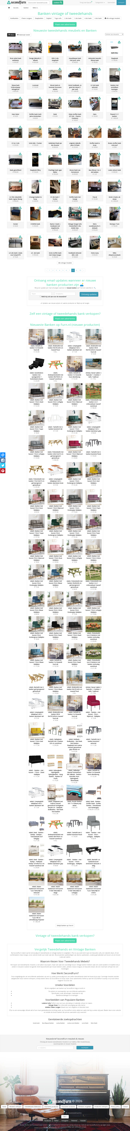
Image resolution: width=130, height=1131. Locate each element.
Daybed (48, 18)
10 (80, 270)
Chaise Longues (26, 18)
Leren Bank (85, 1023)
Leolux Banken (60, 1023)
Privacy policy (115, 1107)
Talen (65, 1117)
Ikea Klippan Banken (48, 1023)
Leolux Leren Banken (73, 1023)
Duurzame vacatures (68, 1107)
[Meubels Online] (9, 7)
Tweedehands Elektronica (32, 1107)
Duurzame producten (51, 1107)
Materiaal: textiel (24, 35)
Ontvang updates (89, 294)
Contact (125, 1107)
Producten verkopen (101, 1107)
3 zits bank (77, 18)
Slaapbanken (39, 18)
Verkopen (121, 2)
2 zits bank (67, 18)
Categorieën (99, 2)
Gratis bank (36, 1023)
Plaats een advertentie (65, 24)
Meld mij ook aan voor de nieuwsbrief (53, 297)
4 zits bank (88, 18)
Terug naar (83, 2)
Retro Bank (94, 1023)
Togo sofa (57, 18)
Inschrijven (84, 1048)
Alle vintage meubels (113, 18)
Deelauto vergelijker (84, 1107)
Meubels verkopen (15, 1107)
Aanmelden (111, 2)
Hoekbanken (14, 18)
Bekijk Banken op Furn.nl (65, 925)
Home (4, 1107)
